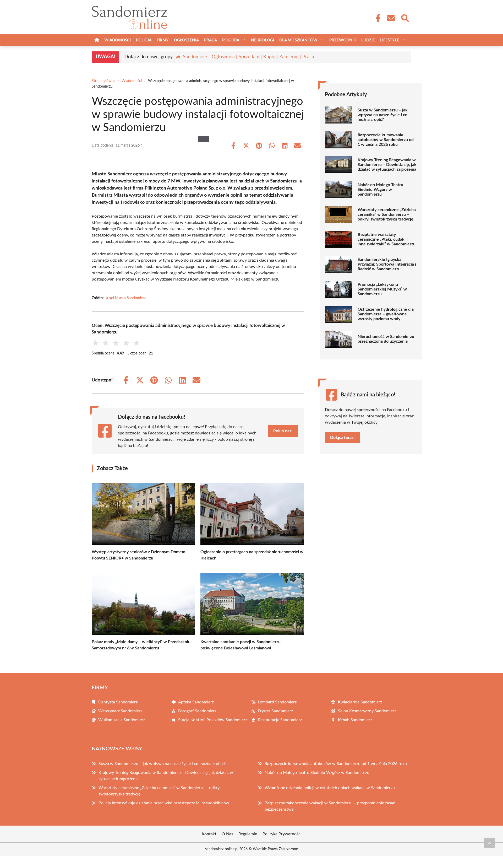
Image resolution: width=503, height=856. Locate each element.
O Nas (227, 834)
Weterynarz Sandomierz (120, 711)
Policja (143, 40)
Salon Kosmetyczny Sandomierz (367, 711)
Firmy (163, 40)
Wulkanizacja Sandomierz (121, 720)
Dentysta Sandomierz (118, 702)
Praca (210, 40)
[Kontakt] (390, 18)
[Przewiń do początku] (489, 843)
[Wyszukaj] (404, 17)
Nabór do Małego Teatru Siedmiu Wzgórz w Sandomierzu (380, 189)
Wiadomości (117, 40)
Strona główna (103, 81)
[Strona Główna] (97, 40)
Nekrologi (262, 40)
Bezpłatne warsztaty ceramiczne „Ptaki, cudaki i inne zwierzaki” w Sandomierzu (386, 239)
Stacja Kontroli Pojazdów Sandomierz (212, 720)
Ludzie (368, 40)
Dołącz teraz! (342, 437)
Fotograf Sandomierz (197, 711)
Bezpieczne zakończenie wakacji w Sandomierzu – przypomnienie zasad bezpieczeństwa (330, 806)
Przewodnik (342, 40)
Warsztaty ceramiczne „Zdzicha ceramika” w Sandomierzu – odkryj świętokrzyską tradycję (387, 214)
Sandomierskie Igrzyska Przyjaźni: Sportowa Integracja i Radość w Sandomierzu (387, 264)
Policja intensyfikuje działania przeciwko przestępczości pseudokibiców (164, 803)
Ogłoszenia (186, 40)
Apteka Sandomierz (196, 702)
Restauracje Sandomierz (280, 720)
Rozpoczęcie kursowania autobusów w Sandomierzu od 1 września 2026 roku (386, 140)
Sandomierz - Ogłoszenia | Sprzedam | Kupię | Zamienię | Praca (248, 57)
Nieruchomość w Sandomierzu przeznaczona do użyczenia (386, 339)
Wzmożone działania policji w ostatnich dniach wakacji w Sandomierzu (330, 788)
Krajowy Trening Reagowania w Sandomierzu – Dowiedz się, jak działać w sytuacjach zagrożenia (387, 164)
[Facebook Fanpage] (376, 18)
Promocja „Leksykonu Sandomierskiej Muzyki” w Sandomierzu (382, 289)
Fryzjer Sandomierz (275, 711)
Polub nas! (283, 431)
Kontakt (209, 834)
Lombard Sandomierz (277, 702)
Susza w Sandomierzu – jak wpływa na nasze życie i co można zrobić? (383, 115)
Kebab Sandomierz (355, 720)
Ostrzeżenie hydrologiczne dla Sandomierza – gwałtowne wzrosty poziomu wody (386, 314)
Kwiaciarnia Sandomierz (360, 702)
